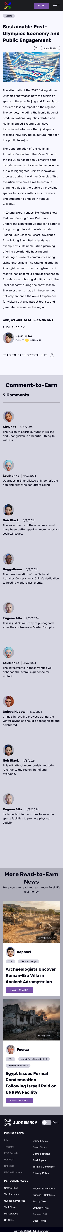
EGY (10, 1059)
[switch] (46, 1122)
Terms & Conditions (44, 1166)
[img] (31, 67)
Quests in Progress (14, 1200)
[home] (7, 5)
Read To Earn (19, 990)
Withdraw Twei (41, 1207)
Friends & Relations (44, 1195)
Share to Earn (50, 48)
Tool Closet (10, 1207)
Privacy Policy (41, 1173)
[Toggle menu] (55, 5)
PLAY (41, 6)
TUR (10, 961)
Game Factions (41, 1153)
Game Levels (40, 1141)
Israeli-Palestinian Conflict (34, 1059)
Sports (9, 16)
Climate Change (29, 961)
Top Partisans (11, 1194)
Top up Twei (39, 1201)
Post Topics (39, 1160)
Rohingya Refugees (18, 1065)
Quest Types (40, 1147)
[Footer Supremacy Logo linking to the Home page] (20, 1122)
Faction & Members (44, 1188)
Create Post (11, 1187)
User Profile (39, 1220)
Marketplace (11, 1213)
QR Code (9, 1220)
